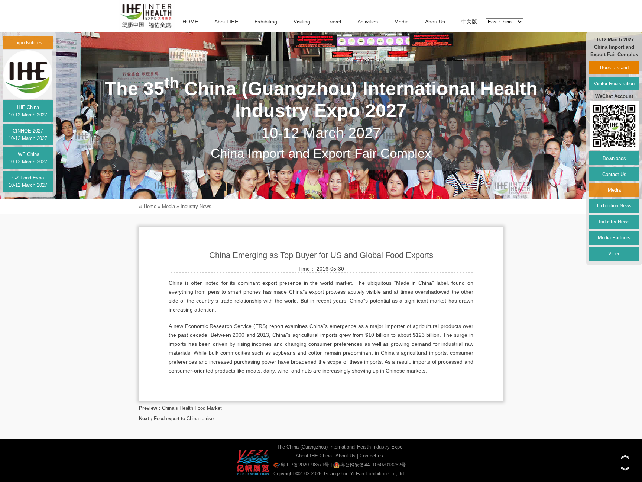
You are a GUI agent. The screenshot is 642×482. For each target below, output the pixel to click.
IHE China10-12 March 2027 (28, 111)
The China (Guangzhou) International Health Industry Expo (339, 447)
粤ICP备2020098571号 (305, 464)
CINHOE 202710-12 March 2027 (28, 134)
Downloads (614, 158)
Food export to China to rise (184, 418)
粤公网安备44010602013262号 (373, 464)
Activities (367, 22)
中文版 (469, 22)
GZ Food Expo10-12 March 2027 (28, 181)
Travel (334, 22)
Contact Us (614, 174)
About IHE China (314, 456)
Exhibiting (265, 22)
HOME (190, 22)
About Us (345, 456)
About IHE (226, 22)
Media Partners (614, 237)
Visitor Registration (614, 83)
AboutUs (435, 22)
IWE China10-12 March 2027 (28, 158)
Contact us (371, 456)
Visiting (302, 22)
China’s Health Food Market (192, 408)
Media (401, 22)
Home (150, 206)
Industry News (196, 206)
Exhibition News (614, 205)
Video (614, 253)
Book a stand (614, 67)
